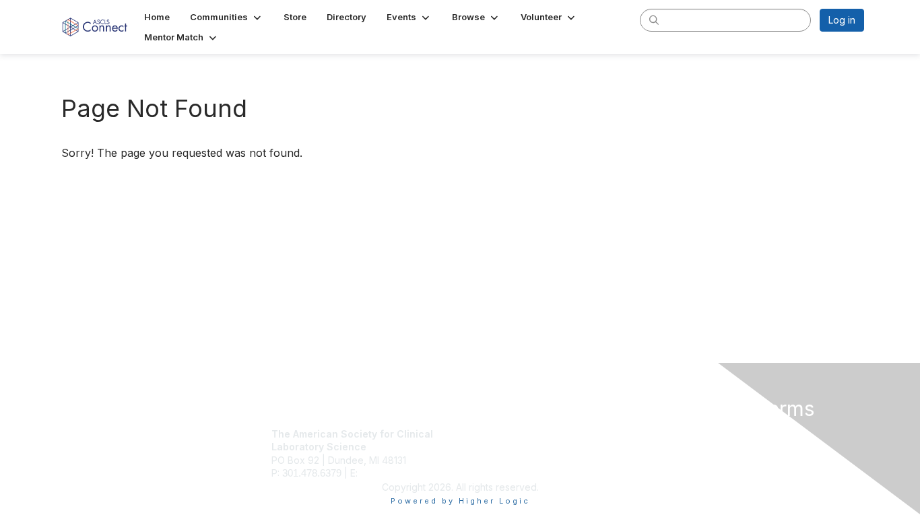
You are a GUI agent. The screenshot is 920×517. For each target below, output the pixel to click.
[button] (226, 17)
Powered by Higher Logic (460, 501)
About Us (680, 434)
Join (474, 434)
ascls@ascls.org (396, 473)
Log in (841, 20)
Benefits (483, 446)
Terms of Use (690, 446)
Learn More (491, 460)
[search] (654, 19)
